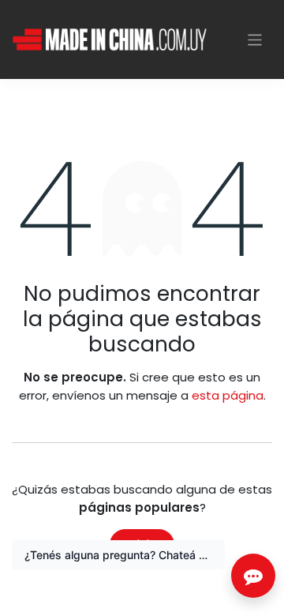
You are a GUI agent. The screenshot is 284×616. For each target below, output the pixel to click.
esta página (227, 395)
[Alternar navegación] (255, 39)
